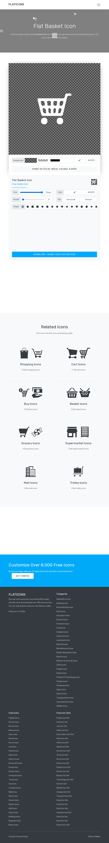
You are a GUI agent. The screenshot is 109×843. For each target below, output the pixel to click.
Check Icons (14, 751)
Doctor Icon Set (62, 771)
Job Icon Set (61, 726)
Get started (23, 576)
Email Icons (13, 767)
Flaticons (16, 4)
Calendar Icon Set (63, 812)
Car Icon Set (61, 784)
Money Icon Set (62, 775)
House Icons (14, 800)
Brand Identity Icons (64, 607)
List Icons (12, 747)
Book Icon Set (62, 808)
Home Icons (13, 743)
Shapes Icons (62, 681)
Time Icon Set (62, 755)
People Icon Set (63, 718)
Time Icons (13, 780)
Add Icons (13, 808)
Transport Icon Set (64, 796)
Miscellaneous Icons (64, 648)
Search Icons (14, 759)
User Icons (13, 734)
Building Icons (14, 817)
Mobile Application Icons (66, 652)
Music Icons (13, 825)
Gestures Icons (62, 636)
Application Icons (63, 599)
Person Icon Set (63, 825)
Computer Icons (15, 775)
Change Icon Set (63, 792)
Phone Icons (14, 722)
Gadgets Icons (62, 632)
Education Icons (63, 615)
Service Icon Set (63, 751)
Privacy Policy (22, 836)
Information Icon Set (65, 734)
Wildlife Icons (61, 706)
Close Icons (13, 812)
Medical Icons (62, 644)
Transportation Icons (65, 698)
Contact (12, 836)
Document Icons (15, 763)
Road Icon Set (62, 800)
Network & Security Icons (66, 661)
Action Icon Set (62, 763)
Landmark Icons (63, 640)
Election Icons (62, 620)
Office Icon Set (62, 743)
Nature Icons (61, 657)
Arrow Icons (14, 726)
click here (67, 152)
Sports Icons (61, 694)
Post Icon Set (62, 722)
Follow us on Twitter (17, 611)
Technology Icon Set (64, 780)
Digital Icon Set (62, 747)
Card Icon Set (62, 804)
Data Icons (60, 611)
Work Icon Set (62, 738)
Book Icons (13, 738)
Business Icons (15, 821)
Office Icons (61, 665)
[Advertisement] (54, 229)
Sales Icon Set (62, 730)
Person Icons (14, 771)
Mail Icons (13, 792)
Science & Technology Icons (68, 677)
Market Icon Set (63, 788)
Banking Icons (62, 603)
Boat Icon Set (62, 821)
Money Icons (14, 730)
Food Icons (60, 628)
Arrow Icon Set (62, 759)
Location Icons (15, 788)
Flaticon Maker (94, 836)
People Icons (61, 669)
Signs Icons (61, 689)
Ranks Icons (61, 673)
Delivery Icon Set (63, 767)
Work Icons (13, 796)
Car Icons (12, 784)
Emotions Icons (62, 624)
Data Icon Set (62, 817)
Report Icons (14, 804)
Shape (16, 206)
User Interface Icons (64, 702)
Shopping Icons (62, 685)
